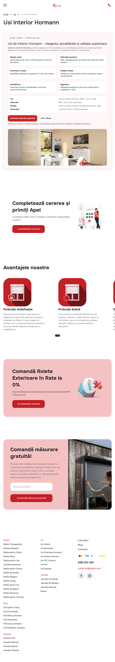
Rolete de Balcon (11, 589)
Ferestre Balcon (10, 646)
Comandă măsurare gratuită (31, 498)
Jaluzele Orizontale (49, 579)
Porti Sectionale (10, 611)
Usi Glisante (46, 568)
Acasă (5, 14)
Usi (14, 14)
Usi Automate (47, 548)
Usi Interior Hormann (50, 556)
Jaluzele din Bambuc (50, 583)
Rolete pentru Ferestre (13, 597)
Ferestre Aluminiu (11, 642)
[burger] (5, 5)
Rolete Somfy (9, 581)
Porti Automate (10, 619)
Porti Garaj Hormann (12, 623)
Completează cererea (28, 228)
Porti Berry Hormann (12, 615)
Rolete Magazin (10, 577)
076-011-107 (86, 562)
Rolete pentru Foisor (12, 552)
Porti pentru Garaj (11, 607)
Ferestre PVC (9, 638)
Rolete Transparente (12, 544)
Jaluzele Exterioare (12, 564)
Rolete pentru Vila (11, 560)
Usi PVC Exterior (48, 560)
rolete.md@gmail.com (89, 568)
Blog (80, 544)
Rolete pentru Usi (11, 585)
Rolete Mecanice (11, 593)
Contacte (83, 549)
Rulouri (44, 591)
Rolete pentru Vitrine (12, 568)
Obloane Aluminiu (11, 548)
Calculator (83, 540)
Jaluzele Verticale (48, 587)
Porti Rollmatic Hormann (14, 628)
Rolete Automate (11, 572)
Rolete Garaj (9, 556)
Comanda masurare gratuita (22, 118)
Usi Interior (45, 544)
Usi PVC (44, 564)
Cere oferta (46, 118)
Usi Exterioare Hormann (51, 552)
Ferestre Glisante (11, 650)
